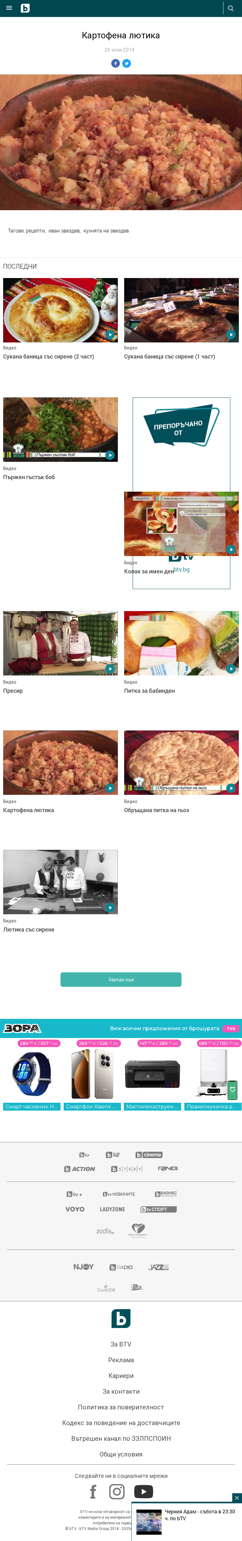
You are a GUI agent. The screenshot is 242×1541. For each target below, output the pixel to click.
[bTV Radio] (121, 1270)
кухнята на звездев (106, 230)
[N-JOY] (83, 1270)
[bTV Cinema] (149, 1158)
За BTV (121, 1347)
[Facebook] (94, 1491)
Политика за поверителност (121, 1410)
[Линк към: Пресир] (60, 670)
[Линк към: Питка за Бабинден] (181, 670)
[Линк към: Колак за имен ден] (181, 548)
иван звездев (64, 230)
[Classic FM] (106, 1291)
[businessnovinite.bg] (166, 1197)
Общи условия (121, 1457)
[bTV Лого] (121, 1321)
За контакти (121, 1394)
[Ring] (168, 1172)
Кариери (121, 1379)
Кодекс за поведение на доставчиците (121, 1426)
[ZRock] (138, 1290)
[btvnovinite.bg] (119, 1197)
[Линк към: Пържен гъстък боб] (60, 454)
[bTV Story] (126, 1172)
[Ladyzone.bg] (112, 1212)
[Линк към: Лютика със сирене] (60, 909)
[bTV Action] (79, 1172)
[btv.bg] (85, 1158)
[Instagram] (117, 1491)
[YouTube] (144, 1491)
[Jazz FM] (158, 1270)
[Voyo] (75, 1212)
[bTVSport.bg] (159, 1212)
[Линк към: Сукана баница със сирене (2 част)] (60, 334)
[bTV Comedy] (112, 1158)
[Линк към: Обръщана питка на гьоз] (181, 790)
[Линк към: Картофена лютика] (60, 790)
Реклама (121, 1363)
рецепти (35, 230)
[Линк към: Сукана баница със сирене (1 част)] (181, 334)
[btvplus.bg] (74, 1197)
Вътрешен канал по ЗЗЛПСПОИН (121, 1441)
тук (231, 1032)
